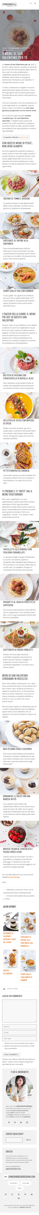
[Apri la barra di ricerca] (31, 3)
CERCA (28, 1140)
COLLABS (25, 1183)
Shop (19, 1188)
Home (4, 48)
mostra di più (23, 137)
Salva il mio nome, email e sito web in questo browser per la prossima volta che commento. (19, 1045)
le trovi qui (15, 877)
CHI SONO (13, 1183)
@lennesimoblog (23, 1106)
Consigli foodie (13, 48)
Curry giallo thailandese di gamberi (26, 977)
